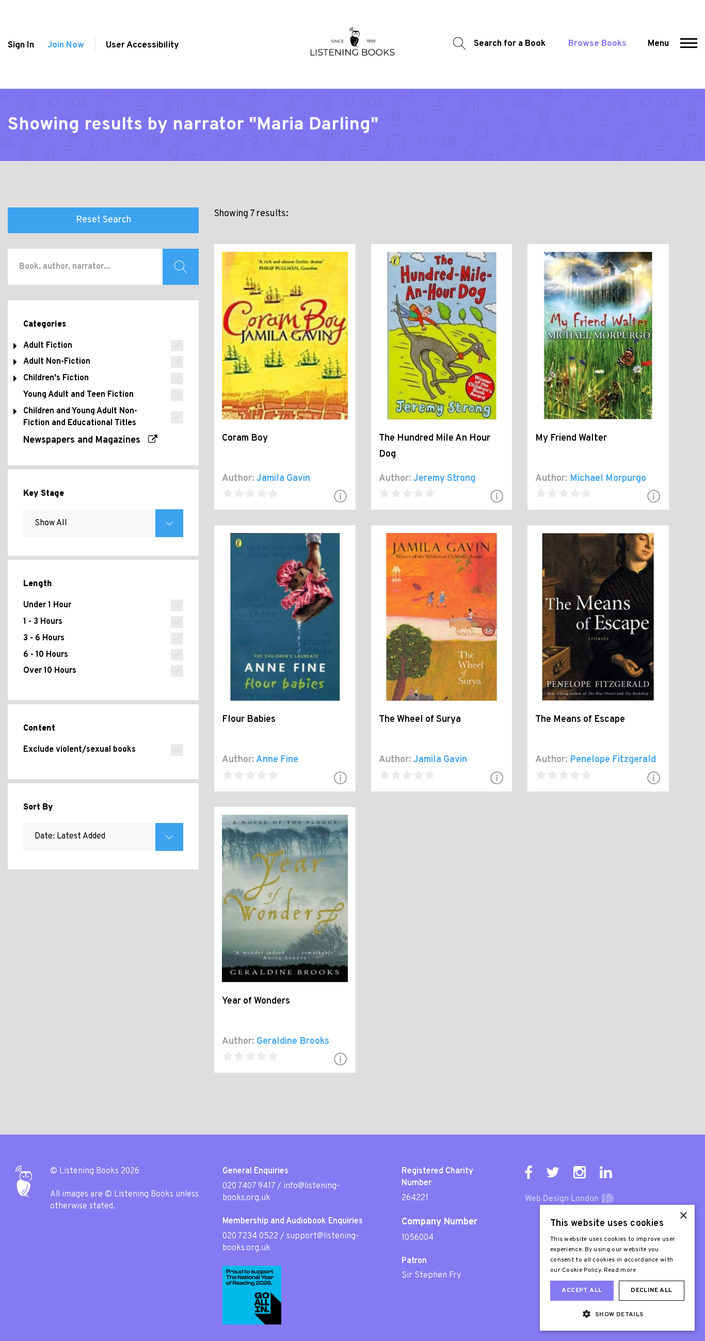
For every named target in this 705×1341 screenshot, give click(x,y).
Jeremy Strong (444, 478)
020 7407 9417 (248, 1186)
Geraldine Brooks (293, 1041)
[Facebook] (528, 1172)
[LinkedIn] (606, 1172)
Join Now (65, 45)
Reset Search (103, 220)
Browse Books (597, 44)
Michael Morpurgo (608, 478)
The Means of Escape (580, 719)
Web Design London (562, 1199)
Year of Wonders (256, 1001)
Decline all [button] (651, 1290)
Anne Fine (277, 760)
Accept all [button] (582, 1290)
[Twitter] (552, 1172)
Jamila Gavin (283, 478)
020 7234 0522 (250, 1236)
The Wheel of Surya (420, 719)
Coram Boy (245, 438)
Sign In (21, 45)
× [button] (683, 1216)
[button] (688, 44)
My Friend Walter (571, 438)
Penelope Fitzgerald (613, 760)
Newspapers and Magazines (85, 440)
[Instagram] (579, 1172)
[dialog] (617, 1268)
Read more (620, 1270)
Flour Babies (249, 719)
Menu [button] (658, 44)
